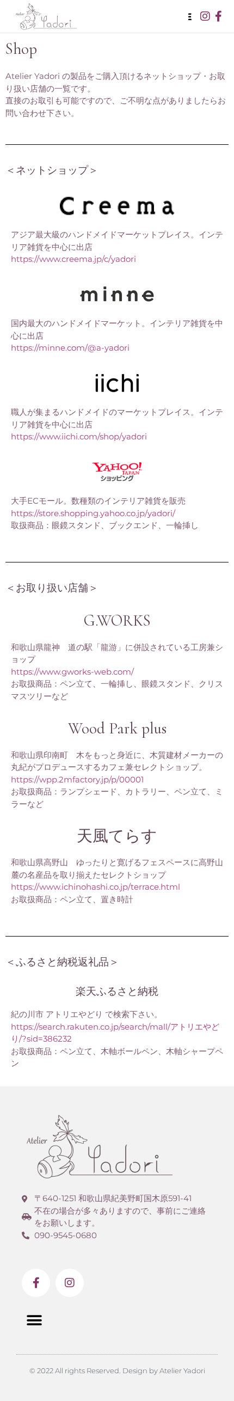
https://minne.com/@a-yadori (70, 347)
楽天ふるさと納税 (117, 991)
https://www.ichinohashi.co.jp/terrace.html (95, 887)
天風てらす (117, 836)
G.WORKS (117, 620)
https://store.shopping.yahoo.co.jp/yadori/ (93, 513)
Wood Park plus (117, 728)
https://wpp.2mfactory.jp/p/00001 (77, 779)
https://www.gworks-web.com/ (72, 671)
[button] (34, 1320)
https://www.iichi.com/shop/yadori (79, 436)
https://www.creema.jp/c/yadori (73, 259)
